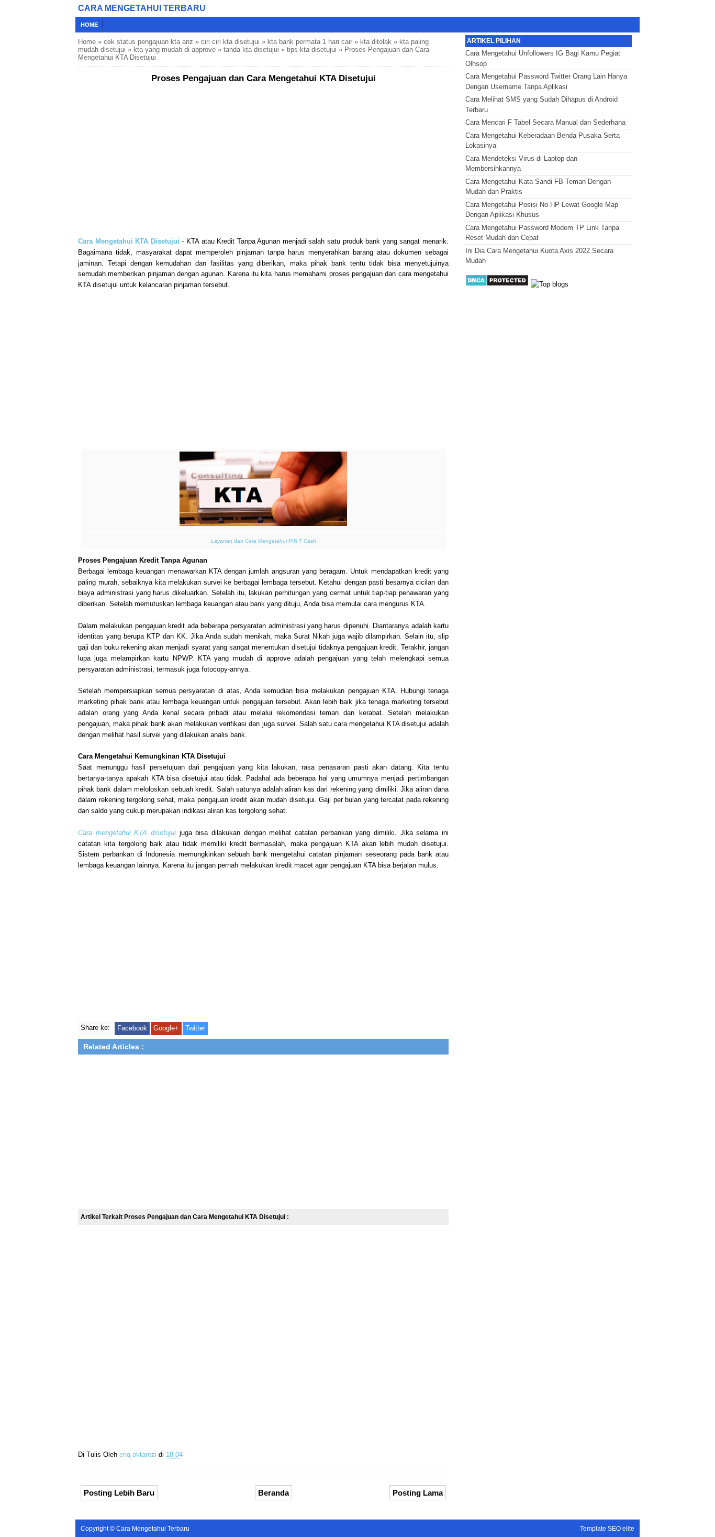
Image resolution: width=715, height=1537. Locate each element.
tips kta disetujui (312, 49)
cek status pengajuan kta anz (148, 42)
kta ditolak (376, 42)
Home (89, 24)
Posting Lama (418, 1492)
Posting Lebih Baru (119, 1492)
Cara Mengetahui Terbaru (142, 8)
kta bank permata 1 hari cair (309, 42)
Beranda (273, 1492)
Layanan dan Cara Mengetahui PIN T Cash (263, 541)
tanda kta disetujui (251, 49)
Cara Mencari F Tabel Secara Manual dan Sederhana (545, 122)
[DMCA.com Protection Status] (497, 284)
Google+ (166, 1028)
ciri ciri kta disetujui (230, 42)
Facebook (132, 1028)
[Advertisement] (263, 163)
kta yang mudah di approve (174, 49)
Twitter (195, 1028)
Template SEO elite (607, 1528)
